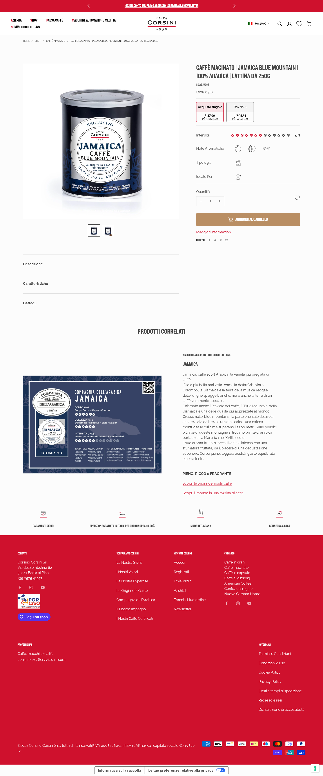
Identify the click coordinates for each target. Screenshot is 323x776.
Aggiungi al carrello (251, 219)
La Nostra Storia (129, 562)
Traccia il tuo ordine (190, 600)
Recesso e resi (270, 700)
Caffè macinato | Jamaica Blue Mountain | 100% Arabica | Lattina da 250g (114, 41)
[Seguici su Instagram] (31, 587)
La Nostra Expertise (132, 581)
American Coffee (237, 583)
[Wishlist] (299, 23)
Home (26, 41)
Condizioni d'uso (272, 663)
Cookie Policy (270, 672)
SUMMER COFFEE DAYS (25, 27)
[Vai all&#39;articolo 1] (94, 230)
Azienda (16, 20)
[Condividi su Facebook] (209, 240)
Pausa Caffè (54, 20)
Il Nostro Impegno (131, 609)
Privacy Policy (270, 682)
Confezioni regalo (238, 589)
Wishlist (180, 591)
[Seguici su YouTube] (42, 587)
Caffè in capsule (237, 573)
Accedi (179, 562)
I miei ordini (183, 581)
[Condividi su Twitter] (215, 240)
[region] (101, 141)
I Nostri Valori (127, 572)
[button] (279, 23)
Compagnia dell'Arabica (135, 600)
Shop (34, 20)
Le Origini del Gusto (132, 591)
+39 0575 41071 (30, 578)
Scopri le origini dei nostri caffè (207, 483)
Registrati (181, 572)
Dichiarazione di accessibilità (281, 709)
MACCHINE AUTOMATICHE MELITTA (94, 20)
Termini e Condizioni (275, 654)
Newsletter (182, 609)
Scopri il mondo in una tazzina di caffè (213, 493)
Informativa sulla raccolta (119, 770)
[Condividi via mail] (226, 240)
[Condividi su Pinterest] (221, 240)
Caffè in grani (234, 562)
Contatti (22, 553)
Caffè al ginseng (237, 578)
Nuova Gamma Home (242, 594)
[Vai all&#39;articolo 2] (108, 230)
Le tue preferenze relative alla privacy (180, 770)
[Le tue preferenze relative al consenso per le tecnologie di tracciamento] (315, 768)
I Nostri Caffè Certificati (134, 618)
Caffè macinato (236, 567)
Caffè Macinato (55, 41)
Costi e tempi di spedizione (280, 691)
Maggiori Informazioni (213, 232)
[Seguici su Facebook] (20, 587)
